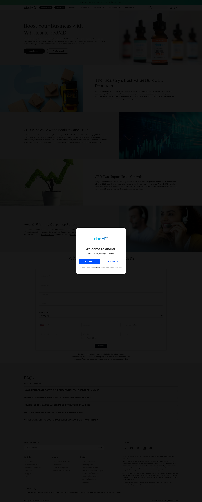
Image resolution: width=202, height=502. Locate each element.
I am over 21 (89, 261)
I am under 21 (113, 261)
